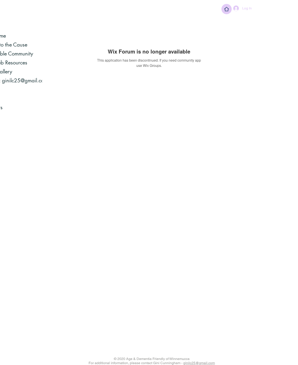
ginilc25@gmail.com (199, 363)
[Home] (226, 9)
